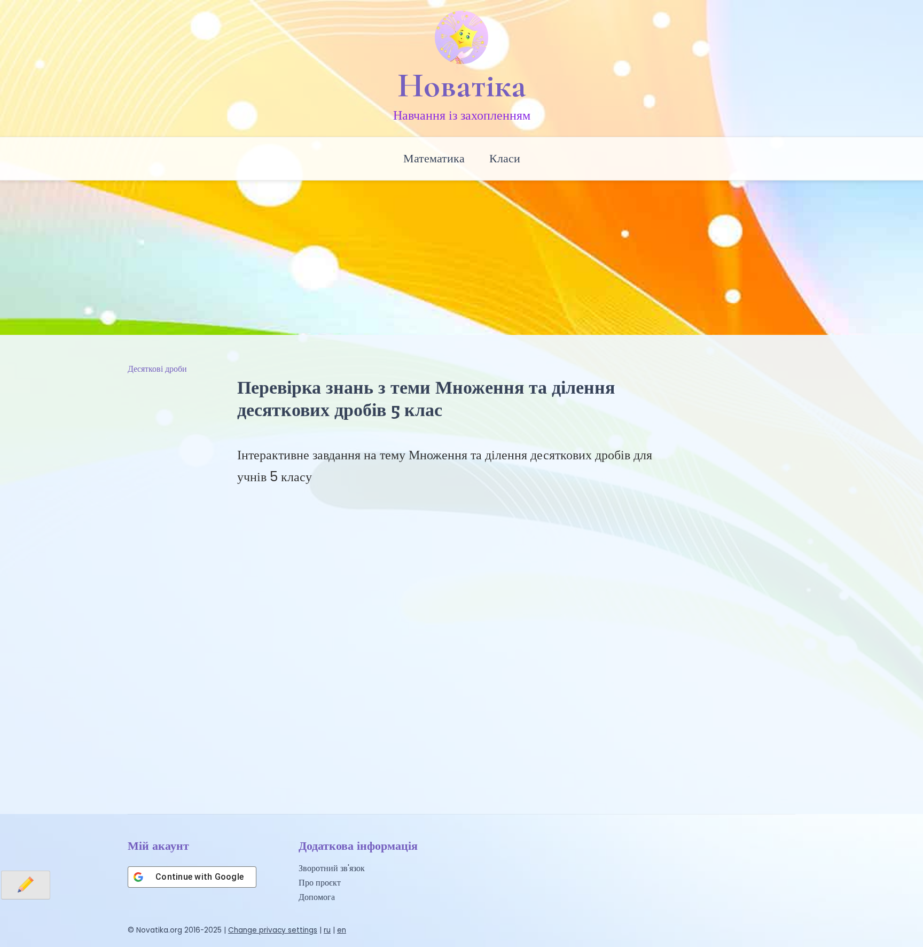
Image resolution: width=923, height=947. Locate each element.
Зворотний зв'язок (332, 868)
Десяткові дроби (157, 369)
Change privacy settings (272, 930)
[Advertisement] (461, 255)
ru (327, 930)
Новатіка (461, 85)
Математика (434, 158)
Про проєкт (320, 882)
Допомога (317, 897)
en (341, 930)
